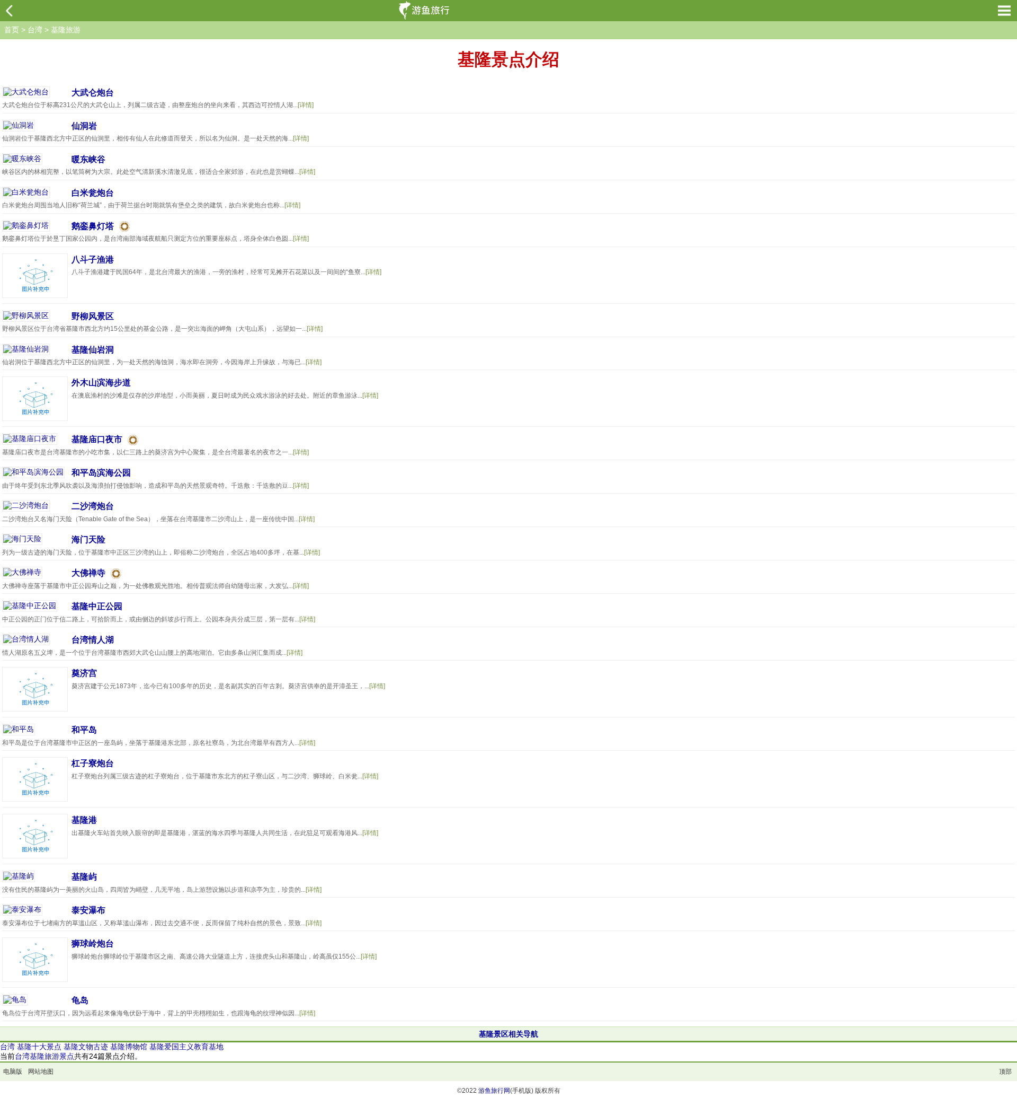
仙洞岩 (84, 125)
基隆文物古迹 (86, 1046)
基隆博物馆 (128, 1046)
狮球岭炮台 (93, 943)
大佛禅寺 (88, 572)
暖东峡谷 (88, 159)
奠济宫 (84, 673)
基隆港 (84, 819)
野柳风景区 (93, 316)
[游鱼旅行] (425, 10)
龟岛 (80, 1000)
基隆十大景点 (39, 1046)
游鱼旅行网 (494, 1090)
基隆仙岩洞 (93, 349)
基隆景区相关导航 (508, 1034)
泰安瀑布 (88, 910)
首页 (11, 29)
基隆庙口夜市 (97, 439)
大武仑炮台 (93, 92)
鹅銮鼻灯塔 (93, 226)
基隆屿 (84, 876)
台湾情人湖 (93, 639)
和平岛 (84, 729)
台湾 (35, 29)
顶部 (1005, 1071)
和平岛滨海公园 (101, 472)
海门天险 (88, 539)
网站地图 (40, 1071)
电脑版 (12, 1071)
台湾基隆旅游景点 (44, 1056)
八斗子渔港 (93, 259)
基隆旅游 (66, 29)
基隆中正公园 (97, 606)
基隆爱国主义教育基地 (186, 1046)
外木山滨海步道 (101, 382)
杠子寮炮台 (93, 763)
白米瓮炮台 (93, 192)
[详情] (306, 105)
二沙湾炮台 (93, 506)
